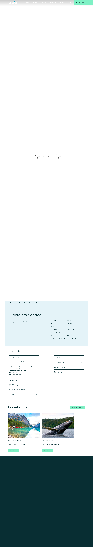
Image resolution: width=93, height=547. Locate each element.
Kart (50, 302)
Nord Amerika (20, 310)
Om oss (62, 2)
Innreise (31, 302)
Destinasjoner (53, 2)
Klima (45, 302)
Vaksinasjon (38, 302)
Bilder (20, 302)
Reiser (27, 2)
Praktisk (44, 2)
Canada (9, 302)
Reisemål (13, 310)
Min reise (70, 2)
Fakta (25, 302)
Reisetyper (35, 2)
